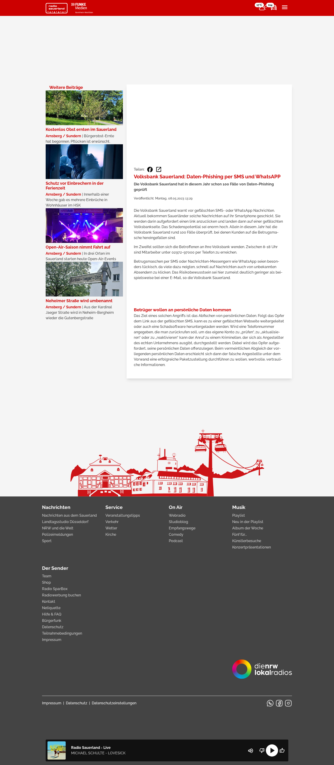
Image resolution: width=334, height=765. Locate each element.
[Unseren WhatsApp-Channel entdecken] (270, 703)
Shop (46, 582)
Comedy (176, 534)
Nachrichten (56, 507)
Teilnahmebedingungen (62, 633)
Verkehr (112, 522)
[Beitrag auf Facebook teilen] (150, 169)
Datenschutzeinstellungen (114, 703)
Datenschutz (52, 627)
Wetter (111, 528)
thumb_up (282, 750)
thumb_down (262, 750)
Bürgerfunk (51, 620)
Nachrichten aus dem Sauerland (69, 515)
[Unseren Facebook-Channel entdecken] (279, 703)
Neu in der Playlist (247, 522)
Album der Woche (247, 528)
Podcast (176, 541)
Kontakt (48, 601)
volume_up (250, 751)
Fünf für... (239, 534)
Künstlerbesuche (246, 541)
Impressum (51, 640)
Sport (47, 541)
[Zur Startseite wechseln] (56, 8)
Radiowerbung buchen (61, 595)
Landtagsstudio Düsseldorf (65, 522)
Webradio (177, 515)
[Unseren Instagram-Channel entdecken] (288, 703)
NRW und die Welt (57, 528)
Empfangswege (182, 528)
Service (114, 507)
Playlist (238, 515)
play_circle (272, 750)
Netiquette (51, 608)
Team (46, 576)
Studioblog (178, 522)
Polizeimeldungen (57, 534)
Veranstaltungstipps (122, 515)
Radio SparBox (54, 589)
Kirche (110, 534)
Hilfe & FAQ (51, 614)
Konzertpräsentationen (251, 547)
